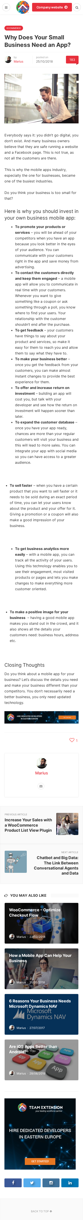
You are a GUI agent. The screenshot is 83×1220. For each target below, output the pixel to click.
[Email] (41, 786)
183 (72, 59)
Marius (18, 61)
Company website (50, 7)
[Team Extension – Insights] (22, 7)
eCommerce (14, 28)
